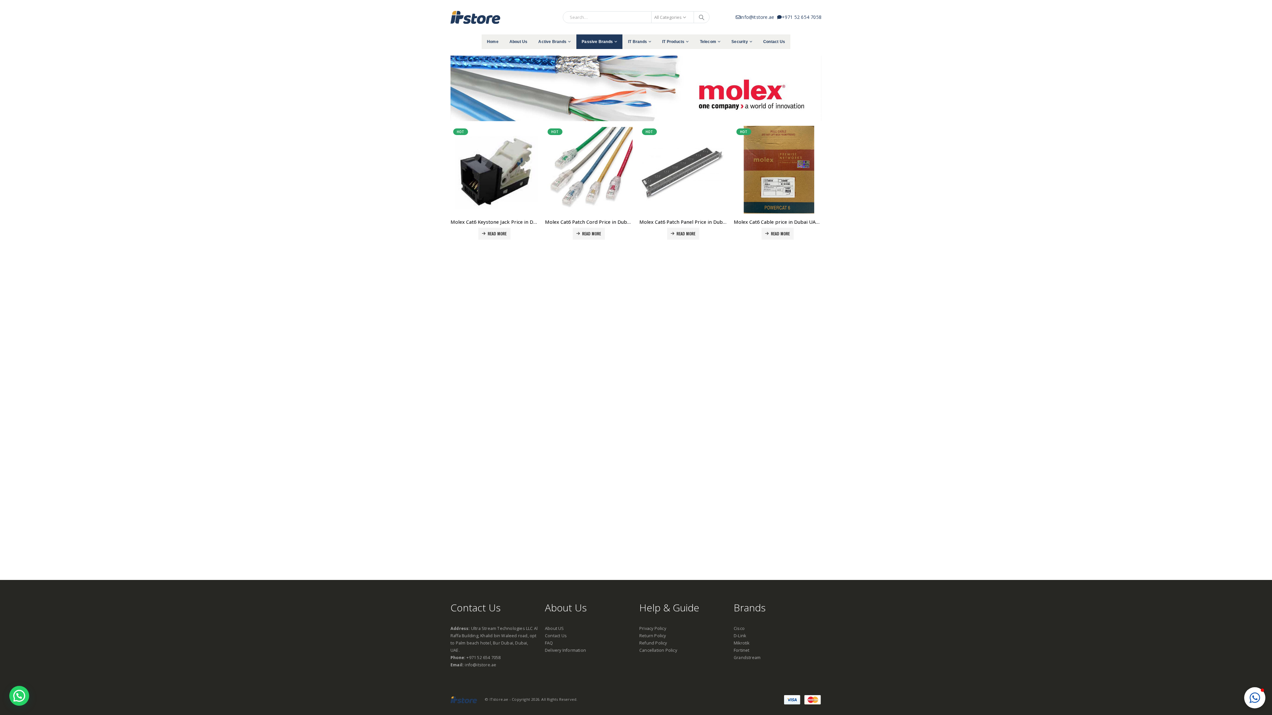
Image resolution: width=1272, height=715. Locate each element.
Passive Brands (597, 41)
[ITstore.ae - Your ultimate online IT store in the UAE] (475, 17)
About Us (518, 41)
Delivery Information (565, 650)
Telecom (708, 41)
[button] (1254, 697)
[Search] (701, 17)
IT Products (673, 41)
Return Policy (652, 636)
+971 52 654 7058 (802, 17)
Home (493, 41)
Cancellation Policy (658, 650)
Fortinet (742, 650)
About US (554, 628)
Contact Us (774, 41)
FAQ (549, 643)
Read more (497, 233)
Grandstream (747, 657)
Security (739, 41)
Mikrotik (742, 643)
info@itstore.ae (758, 17)
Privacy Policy (652, 628)
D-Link (740, 636)
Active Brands (552, 41)
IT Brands (637, 41)
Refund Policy (653, 643)
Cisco (739, 628)
